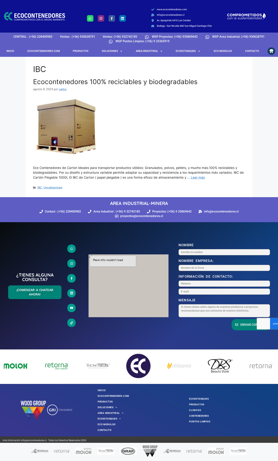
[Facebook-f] (112, 18)
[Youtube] (71, 308)
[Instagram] (101, 18)
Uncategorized (52, 187)
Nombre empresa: (197, 261)
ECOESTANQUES (186, 50)
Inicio (10, 50)
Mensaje (188, 300)
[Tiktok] (71, 323)
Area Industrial (147, 50)
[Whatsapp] (90, 18)
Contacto (252, 50)
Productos (81, 50)
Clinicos (195, 410)
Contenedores (199, 415)
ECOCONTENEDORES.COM (43, 50)
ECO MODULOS (223, 50)
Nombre (187, 245)
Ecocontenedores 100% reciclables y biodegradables (115, 82)
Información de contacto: (207, 276)
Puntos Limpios (199, 421)
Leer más (198, 177)
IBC (39, 187)
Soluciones (110, 50)
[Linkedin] (122, 18)
